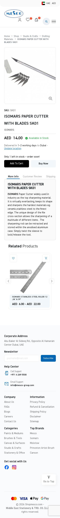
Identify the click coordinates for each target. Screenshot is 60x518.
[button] (46, 21)
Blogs (7, 411)
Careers (8, 416)
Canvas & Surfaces (14, 443)
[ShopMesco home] (14, 13)
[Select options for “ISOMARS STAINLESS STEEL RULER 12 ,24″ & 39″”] (18, 258)
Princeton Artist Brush (42, 448)
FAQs (7, 407)
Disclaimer (35, 416)
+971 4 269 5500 (18, 375)
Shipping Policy (38, 411)
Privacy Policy (37, 402)
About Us (9, 402)
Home (7, 36)
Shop (16, 36)
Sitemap (34, 421)
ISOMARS (9, 130)
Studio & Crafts (30, 36)
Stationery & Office (14, 453)
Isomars (34, 438)
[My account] (19, 21)
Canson (34, 453)
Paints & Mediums (13, 433)
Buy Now (43, 163)
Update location (12, 148)
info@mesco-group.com (22, 385)
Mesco (33, 433)
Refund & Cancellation (42, 407)
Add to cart (16, 163)
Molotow (34, 443)
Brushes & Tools (13, 438)
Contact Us (10, 421)
